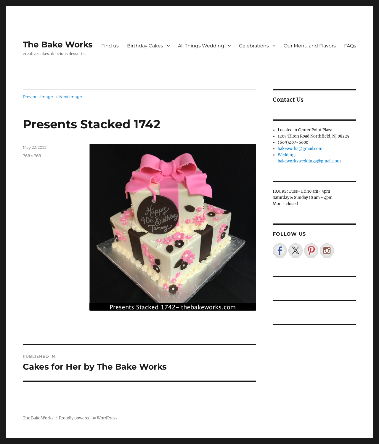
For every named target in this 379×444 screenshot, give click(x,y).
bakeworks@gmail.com (300, 148)
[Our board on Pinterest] (311, 250)
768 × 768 (32, 155)
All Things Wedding (201, 46)
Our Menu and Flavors (310, 46)
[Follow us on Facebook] (280, 250)
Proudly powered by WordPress (88, 418)
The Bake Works (58, 44)
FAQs (350, 46)
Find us (110, 46)
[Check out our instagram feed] (327, 250)
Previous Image (38, 96)
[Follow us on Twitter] (295, 250)
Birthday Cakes (145, 46)
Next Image (70, 96)
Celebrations (254, 46)
